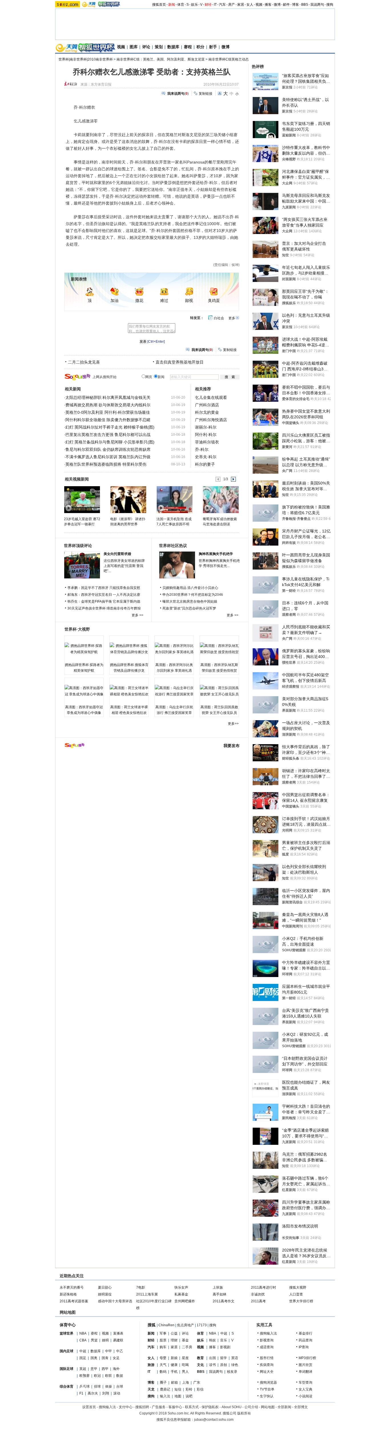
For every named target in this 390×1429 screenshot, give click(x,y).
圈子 (163, 1382)
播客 (268, 5)
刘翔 (105, 1393)
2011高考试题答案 (74, 1301)
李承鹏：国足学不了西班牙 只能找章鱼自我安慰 (103, 588)
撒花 (139, 300)
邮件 (286, 5)
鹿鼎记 (165, 1389)
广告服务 (159, 1407)
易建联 (118, 1340)
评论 (146, 47)
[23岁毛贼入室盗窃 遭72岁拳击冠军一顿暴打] (82, 499)
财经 (208, 5)
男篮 (94, 1340)
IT (215, 5)
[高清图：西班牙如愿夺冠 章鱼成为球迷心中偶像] (84, 691)
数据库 (173, 47)
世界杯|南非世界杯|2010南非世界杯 (86, 59)
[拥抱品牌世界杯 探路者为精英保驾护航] (84, 648)
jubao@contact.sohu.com (214, 1420)
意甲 (94, 1369)
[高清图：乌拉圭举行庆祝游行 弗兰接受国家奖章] (174, 691)
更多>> (233, 724)
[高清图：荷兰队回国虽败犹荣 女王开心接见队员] (219, 691)
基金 (185, 1340)
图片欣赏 (305, 1365)
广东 (196, 1382)
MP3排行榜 (307, 1358)
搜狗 (329, 5)
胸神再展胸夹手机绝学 (216, 554)
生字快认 (267, 1396)
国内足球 (66, 1351)
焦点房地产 (185, 1325)
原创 (223, 1365)
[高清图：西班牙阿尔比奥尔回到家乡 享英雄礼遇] (174, 648)
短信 (177, 1389)
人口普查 (296, 1294)
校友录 (232, 1372)
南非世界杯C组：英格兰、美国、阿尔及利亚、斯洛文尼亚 (160, 59)
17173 (202, 1325)
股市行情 (267, 1358)
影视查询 (267, 1340)
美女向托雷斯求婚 (117, 554)
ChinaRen (166, 1325)
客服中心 (175, 1407)
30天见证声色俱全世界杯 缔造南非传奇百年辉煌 (104, 608)
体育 (180, 5)
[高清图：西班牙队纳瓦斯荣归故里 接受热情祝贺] (219, 648)
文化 (200, 1365)
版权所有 (244, 1413)
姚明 (105, 1340)
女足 (116, 1358)
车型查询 (305, 1382)
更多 (231, 318)
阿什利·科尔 (205, 434)
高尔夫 (93, 1393)
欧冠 (97, 1376)
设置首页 (89, 1407)
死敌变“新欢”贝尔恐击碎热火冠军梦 (189, 608)
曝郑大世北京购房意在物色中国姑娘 (189, 602)
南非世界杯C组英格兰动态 (228, 59)
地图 (177, 1396)
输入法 (165, 1396)
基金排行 (305, 1333)
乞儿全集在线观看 (211, 397)
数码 (163, 1372)
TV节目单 (267, 1389)
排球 (97, 1386)
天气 (163, 1365)
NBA (83, 1333)
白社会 (219, 318)
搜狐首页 (159, 5)
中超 (82, 1351)
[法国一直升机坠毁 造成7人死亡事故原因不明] (174, 499)
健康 (174, 1365)
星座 (185, 1358)
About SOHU (232, 1407)
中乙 (119, 1351)
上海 (185, 1382)
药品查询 (305, 1340)
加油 (114, 300)
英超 (82, 1369)
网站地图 (268, 1407)
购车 (163, 1347)
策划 (159, 47)
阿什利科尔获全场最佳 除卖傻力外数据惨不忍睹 (107, 419)
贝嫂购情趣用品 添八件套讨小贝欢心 (190, 588)
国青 (105, 1358)
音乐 (223, 1340)
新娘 (174, 1358)
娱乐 (194, 5)
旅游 (151, 1365)
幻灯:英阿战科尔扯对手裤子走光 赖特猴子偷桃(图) (109, 427)
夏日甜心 (105, 1287)
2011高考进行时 (263, 1287)
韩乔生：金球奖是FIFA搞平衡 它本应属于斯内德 (103, 602)
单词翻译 (305, 1372)
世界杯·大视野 (77, 629)
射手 (213, 47)
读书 (212, 1365)
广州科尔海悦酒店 (211, 419)
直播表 (118, 1333)
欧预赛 (84, 1376)
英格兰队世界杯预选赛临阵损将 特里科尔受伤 (105, 464)
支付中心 (125, 1407)
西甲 (105, 1369)
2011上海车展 (147, 1294)
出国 (212, 1358)
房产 (231, 5)
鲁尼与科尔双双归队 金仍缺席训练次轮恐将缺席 (107, 449)
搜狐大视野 (297, 1287)
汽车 (222, 5)
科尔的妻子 (205, 464)
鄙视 (189, 300)
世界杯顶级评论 (78, 545)
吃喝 (185, 1365)
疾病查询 (267, 1365)
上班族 (218, 1287)
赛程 (188, 47)
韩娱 (212, 1340)
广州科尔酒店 (207, 405)
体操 (108, 1386)
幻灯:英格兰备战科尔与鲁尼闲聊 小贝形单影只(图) (109, 442)
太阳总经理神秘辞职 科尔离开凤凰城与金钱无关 (107, 397)
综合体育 (66, 1386)
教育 (200, 1358)
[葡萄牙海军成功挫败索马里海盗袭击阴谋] (220, 499)
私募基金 (181, 1294)
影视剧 (225, 1347)
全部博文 (301, 1407)
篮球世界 (66, 1333)
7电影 (140, 1287)
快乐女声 (181, 1287)
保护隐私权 (210, 1407)
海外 (116, 1369)
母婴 (163, 1358)
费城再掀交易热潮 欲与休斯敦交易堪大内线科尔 (107, 405)
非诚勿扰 (258, 1294)
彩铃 (189, 1389)
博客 (295, 5)
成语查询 (267, 1347)
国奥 (94, 1358)
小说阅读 (305, 1396)
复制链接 (205, 94)
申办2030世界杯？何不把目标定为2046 (192, 595)
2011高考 (258, 1301)
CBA (83, 1340)
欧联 (108, 1376)
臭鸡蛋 (214, 300)
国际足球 (66, 1369)
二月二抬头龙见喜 (84, 362)
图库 (134, 47)
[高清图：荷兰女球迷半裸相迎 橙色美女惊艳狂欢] (129, 691)
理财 (174, 1340)
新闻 (171, 5)
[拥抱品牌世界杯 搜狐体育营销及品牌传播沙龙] (129, 648)
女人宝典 (305, 1389)
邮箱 (174, 1382)
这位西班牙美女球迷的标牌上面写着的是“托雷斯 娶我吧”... (124, 566)
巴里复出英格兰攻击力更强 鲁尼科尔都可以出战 (107, 434)
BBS (304, 5)
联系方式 (192, 1407)
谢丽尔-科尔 (205, 427)
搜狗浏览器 (268, 1382)
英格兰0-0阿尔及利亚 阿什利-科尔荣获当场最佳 (107, 412)
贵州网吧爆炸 (184, 1301)
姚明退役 (105, 1294)
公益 (174, 1333)
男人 (185, 1372)
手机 (174, 1372)
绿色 (234, 1365)
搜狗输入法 (268, 1333)
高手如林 (219, 1294)
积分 (200, 47)
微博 (277, 5)
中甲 (108, 1351)
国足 (82, 1358)
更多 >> (137, 615)
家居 (240, 5)
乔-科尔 (201, 449)
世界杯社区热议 (173, 545)
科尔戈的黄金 (207, 412)
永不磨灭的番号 (72, 1287)
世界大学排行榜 (301, 1301)
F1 (81, 1393)
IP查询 (304, 1347)
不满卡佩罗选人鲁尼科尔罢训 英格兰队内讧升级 (107, 457)
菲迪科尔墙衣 (207, 442)
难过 (164, 300)
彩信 (200, 1389)
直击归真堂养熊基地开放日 (180, 362)
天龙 (151, 1389)
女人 (249, 5)
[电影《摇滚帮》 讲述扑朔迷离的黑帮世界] (128, 499)
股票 (163, 1340)
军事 (163, 1333)
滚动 (116, 1393)
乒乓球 (84, 1386)
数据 (119, 1376)
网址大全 (267, 1372)
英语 (234, 1358)
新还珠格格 (68, 1294)
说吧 (189, 1396)
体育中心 (68, 1325)
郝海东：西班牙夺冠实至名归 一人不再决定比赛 (103, 595)
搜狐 (152, 1325)
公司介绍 (251, 1407)
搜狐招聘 (142, 1407)
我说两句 (317, 5)
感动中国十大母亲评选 (115, 1301)
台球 (119, 1386)
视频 (259, 5)
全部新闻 (284, 1407)
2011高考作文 (223, 1301)
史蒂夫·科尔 (205, 457)
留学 (223, 1358)
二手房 (187, 1347)
